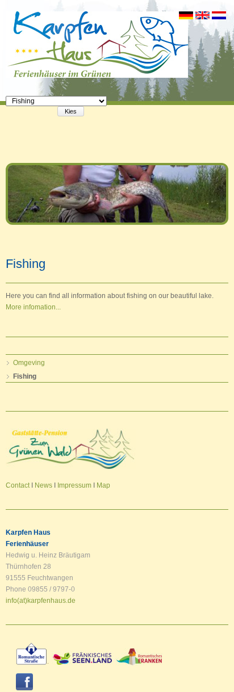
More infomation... (33, 307)
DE (186, 15)
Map (103, 485)
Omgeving (29, 363)
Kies (71, 111)
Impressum (74, 485)
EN (202, 15)
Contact (18, 485)
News (43, 485)
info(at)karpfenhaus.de (41, 601)
